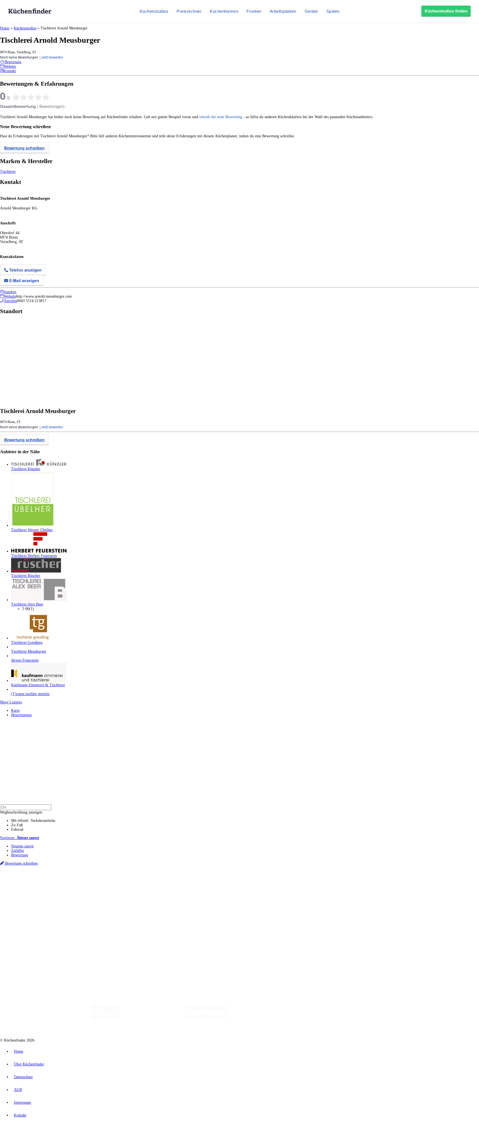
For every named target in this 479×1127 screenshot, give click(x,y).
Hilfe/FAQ (19, 915)
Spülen (333, 11)
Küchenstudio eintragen (29, 938)
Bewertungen (21, 715)
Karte (15, 710)
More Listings (11, 702)
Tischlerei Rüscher (25, 576)
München (62, 883)
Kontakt (20, 1115)
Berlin (36, 883)
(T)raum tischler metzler (30, 694)
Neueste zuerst (22, 846)
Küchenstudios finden (446, 11)
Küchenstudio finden (27, 874)
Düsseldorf (123, 883)
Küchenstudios (154, 11)
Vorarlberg (77, 883)
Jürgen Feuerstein (25, 660)
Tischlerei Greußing (26, 642)
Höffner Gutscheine (205, 887)
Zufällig (17, 851)
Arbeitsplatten (283, 11)
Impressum (22, 1102)
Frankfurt (138, 883)
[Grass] (152, 1019)
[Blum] (106, 1019)
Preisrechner (189, 11)
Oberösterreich (95, 883)
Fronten (253, 11)
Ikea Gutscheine (38, 887)
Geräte (311, 11)
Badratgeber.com (24, 919)
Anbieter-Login (27, 943)
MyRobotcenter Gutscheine (172, 887)
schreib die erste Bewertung (220, 117)
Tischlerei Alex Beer (27, 604)
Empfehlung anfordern (29, 878)
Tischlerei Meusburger (28, 651)
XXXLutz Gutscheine (64, 887)
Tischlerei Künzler (25, 469)
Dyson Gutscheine (93, 887)
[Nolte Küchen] (304, 1019)
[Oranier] (259, 1019)
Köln (149, 883)
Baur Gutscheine (141, 887)
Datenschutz (23, 1077)
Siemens (183, 883)
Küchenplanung (23, 897)
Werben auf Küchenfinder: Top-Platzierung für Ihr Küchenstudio (62, 934)
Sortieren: (19, 838)
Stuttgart (159, 883)
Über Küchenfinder (26, 910)
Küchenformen (224, 11)
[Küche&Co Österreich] (377, 1019)
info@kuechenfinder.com (100, 953)
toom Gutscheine (118, 887)
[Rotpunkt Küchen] (336, 1019)
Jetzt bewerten (52, 57)
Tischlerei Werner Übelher (32, 530)
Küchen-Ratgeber (24, 906)
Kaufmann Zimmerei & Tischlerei (38, 685)
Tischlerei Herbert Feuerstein (34, 556)
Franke (171, 883)
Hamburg (48, 883)
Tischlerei (8, 171)
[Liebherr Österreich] (205, 1019)
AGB (18, 1090)
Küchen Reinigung (25, 902)
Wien (110, 883)
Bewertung (19, 855)
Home (4, 28)
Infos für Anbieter (25, 929)
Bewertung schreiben (24, 148)
